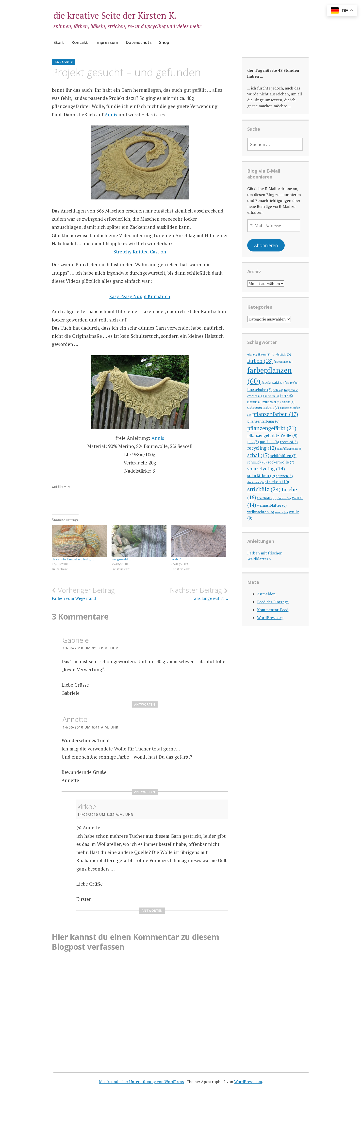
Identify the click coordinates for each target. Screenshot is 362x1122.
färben (260, 360)
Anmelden (266, 594)
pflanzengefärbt (271, 428)
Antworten (144, 704)
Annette (75, 719)
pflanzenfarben (275, 413)
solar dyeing (266, 468)
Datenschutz (139, 42)
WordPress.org (270, 617)
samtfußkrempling (289, 448)
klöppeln (254, 402)
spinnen (284, 476)
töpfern (284, 498)
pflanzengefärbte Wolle (272, 435)
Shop (164, 42)
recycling (261, 448)
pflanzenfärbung (263, 421)
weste (281, 512)
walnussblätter (272, 505)
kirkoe (86, 806)
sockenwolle (281, 462)
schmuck (257, 462)
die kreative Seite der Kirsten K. (115, 15)
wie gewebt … (122, 559)
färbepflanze (283, 361)
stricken (277, 481)
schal (258, 455)
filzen (264, 354)
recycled (289, 442)
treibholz (266, 498)
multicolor (272, 402)
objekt (288, 402)
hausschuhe (259, 389)
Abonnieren (266, 245)
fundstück (281, 354)
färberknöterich (273, 382)
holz (278, 390)
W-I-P (176, 559)
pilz (253, 441)
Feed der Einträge (273, 602)
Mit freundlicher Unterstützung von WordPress (141, 1081)
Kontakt (79, 42)
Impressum (106, 42)
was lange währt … (199, 593)
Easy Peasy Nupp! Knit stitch (139, 296)
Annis (111, 114)
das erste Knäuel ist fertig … (73, 559)
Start (58, 42)
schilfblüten (283, 455)
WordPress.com (248, 1081)
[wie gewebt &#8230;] (139, 540)
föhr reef (291, 382)
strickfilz (264, 489)
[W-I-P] (198, 540)
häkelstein (271, 396)
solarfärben (261, 475)
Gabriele (76, 640)
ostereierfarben (263, 407)
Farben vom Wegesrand (83, 593)
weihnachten (260, 512)
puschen (269, 441)
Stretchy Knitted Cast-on (140, 252)
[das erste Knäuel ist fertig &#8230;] (79, 540)
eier (252, 354)
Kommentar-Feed (272, 609)
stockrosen (255, 482)
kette (286, 395)
